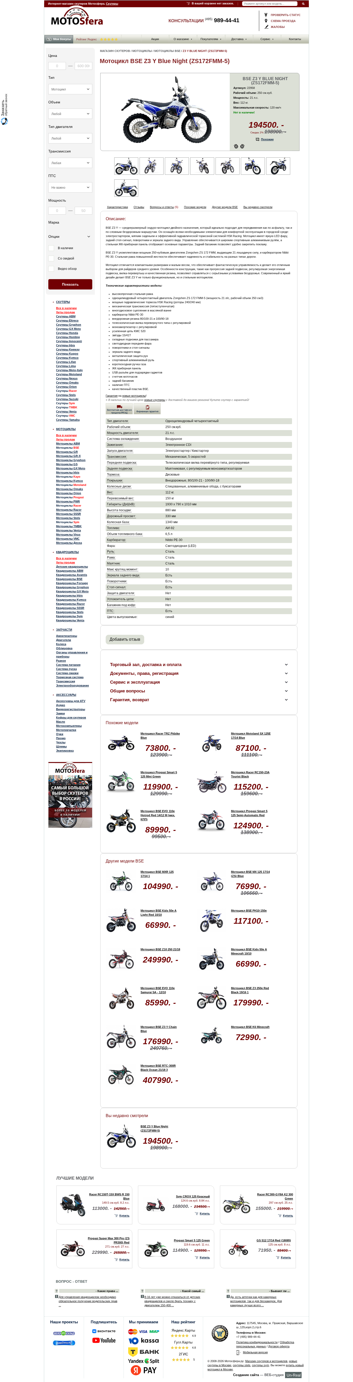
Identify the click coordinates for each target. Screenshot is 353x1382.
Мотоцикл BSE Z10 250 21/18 (160, 949)
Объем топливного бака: (125, 534)
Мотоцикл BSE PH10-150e (249, 910)
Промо (61, 738)
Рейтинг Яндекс (87, 39)
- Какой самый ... (192, 1291)
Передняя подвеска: (122, 462)
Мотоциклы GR (67, 451)
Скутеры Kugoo (67, 353)
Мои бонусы (62, 39)
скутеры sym (260, 1365)
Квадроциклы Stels (69, 612)
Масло (60, 721)
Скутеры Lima (66, 366)
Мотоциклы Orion (68, 493)
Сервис (267, 39)
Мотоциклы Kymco (69, 480)
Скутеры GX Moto (68, 328)
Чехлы (60, 742)
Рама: (111, 557)
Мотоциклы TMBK (69, 526)
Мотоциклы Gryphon (71, 460)
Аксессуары (66, 694)
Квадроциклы (67, 552)
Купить (124, 1215)
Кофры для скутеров (71, 717)
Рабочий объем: (119, 427)
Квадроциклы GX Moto (72, 591)
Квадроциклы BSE (69, 579)
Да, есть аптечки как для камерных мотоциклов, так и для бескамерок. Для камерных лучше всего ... (256, 1301)
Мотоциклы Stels (68, 518)
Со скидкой (66, 258)
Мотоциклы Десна (69, 542)
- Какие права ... (107, 1291)
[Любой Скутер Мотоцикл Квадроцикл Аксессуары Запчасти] (70, 89)
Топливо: (113, 528)
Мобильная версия (255, 1352)
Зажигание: (115, 445)
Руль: (111, 551)
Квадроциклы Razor (70, 603)
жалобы (278, 26)
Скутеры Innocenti (69, 341)
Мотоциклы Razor (68, 509)
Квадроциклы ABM (69, 570)
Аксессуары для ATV (70, 701)
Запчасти (64, 629)
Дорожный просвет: (121, 516)
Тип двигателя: (118, 421)
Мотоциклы (66, 429)
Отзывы (139, 207)
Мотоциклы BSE (167, 50)
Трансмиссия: (117, 457)
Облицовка (64, 648)
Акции (155, 39)
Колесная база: (118, 522)
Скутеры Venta (66, 411)
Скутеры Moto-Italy (69, 370)
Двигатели (63, 640)
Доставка (239, 39)
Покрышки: (115, 480)
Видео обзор (67, 269)
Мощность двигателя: (123, 433)
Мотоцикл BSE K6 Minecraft (250, 1026)
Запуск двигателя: (120, 451)
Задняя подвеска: (120, 468)
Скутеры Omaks (67, 382)
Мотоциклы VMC (68, 538)
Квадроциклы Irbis (69, 595)
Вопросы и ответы (162, 207)
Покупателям (211, 39)
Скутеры (112, 3)
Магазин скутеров (115, 50)
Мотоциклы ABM (68, 443)
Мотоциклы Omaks (69, 489)
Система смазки (67, 673)
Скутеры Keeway (68, 349)
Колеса (61, 644)
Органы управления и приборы (72, 654)
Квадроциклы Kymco (71, 599)
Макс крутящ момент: (122, 569)
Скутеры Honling (68, 337)
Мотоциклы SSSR (68, 513)
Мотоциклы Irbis (67, 472)
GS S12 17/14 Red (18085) (274, 1240)
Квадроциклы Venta (70, 620)
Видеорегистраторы (70, 709)
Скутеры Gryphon (68, 324)
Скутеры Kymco (67, 357)
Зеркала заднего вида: (123, 575)
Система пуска (66, 668)
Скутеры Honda (67, 332)
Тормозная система (69, 677)
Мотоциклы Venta (68, 530)
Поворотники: (117, 581)
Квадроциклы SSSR (70, 607)
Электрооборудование (72, 685)
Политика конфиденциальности (257, 1342)
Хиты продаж (65, 312)
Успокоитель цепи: (120, 599)
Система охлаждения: (123, 439)
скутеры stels (241, 1365)
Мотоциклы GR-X (68, 455)
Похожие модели (195, 207)
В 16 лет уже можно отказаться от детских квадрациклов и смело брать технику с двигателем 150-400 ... (172, 1301)
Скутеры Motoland (69, 374)
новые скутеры (154, 399)
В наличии (65, 248)
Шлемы (61, 746)
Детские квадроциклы (72, 566)
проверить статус (286, 15)
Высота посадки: (119, 510)
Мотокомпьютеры (69, 725)
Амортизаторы (66, 635)
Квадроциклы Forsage (72, 583)
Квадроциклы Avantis (71, 574)
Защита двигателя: (121, 593)
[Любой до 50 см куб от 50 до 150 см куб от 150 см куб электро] (70, 114)
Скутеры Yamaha (68, 419)
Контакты (295, 39)
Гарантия (112, 395)
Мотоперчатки (66, 729)
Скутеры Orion (66, 386)
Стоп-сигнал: (116, 587)
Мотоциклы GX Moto (70, 468)
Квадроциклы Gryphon (72, 587)
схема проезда (283, 20)
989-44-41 (222, 20)
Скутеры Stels (66, 394)
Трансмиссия (65, 681)
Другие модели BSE (225, 207)
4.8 (193, 1347)
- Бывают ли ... (279, 1291)
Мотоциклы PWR (68, 501)
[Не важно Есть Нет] (70, 187)
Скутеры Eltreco (67, 320)
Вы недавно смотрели (257, 207)
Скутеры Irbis (65, 345)
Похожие (267, 139)
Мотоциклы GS (67, 464)
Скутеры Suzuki (67, 399)
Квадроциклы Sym (69, 616)
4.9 (193, 1335)
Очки (59, 734)
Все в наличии (66, 308)
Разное (61, 660)
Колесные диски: (119, 486)
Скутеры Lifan (66, 361)
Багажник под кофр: (121, 605)
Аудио (60, 705)
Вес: (110, 492)
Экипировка (65, 750)
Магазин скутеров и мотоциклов (266, 1361)
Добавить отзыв (125, 639)
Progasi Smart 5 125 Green (192, 1240)
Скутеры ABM (65, 316)
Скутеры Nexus (67, 378)
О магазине (183, 39)
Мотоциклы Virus (68, 534)
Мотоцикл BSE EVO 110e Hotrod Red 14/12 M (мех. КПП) (158, 815)
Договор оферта (278, 1346)
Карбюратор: (116, 540)
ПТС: (110, 611)
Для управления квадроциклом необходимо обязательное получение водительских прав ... (88, 1301)
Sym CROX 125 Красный (193, 1196)
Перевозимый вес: (120, 498)
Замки (60, 713)
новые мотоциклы (134, 395)
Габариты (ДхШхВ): (121, 504)
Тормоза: (113, 474)
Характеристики (117, 207)
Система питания (68, 664)
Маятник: (113, 563)
